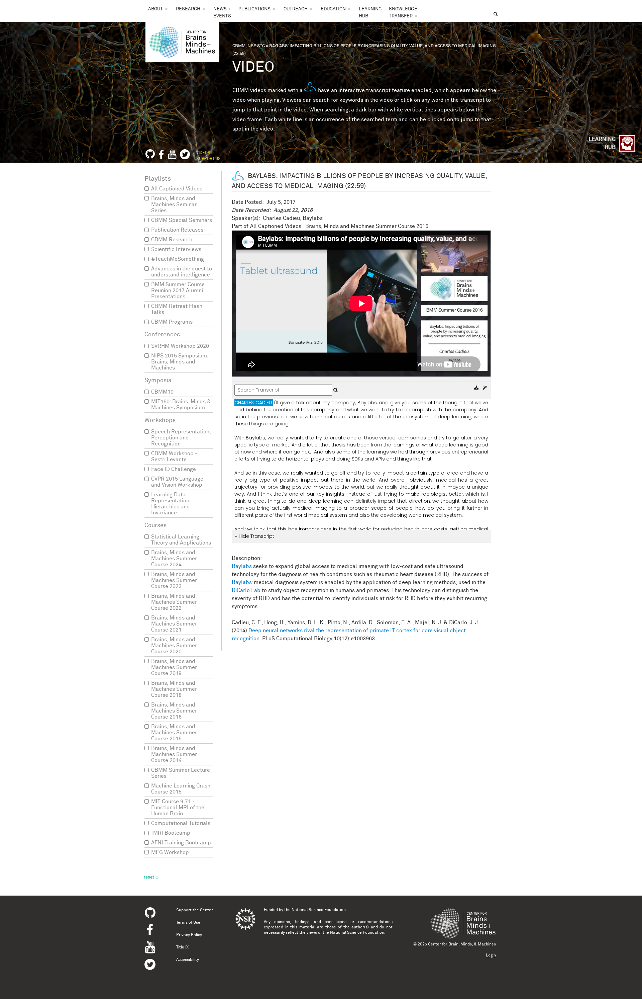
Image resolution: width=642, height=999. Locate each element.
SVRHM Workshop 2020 (180, 346)
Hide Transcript (255, 536)
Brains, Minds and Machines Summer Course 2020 (174, 645)
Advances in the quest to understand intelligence (181, 271)
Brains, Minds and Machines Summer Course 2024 (174, 558)
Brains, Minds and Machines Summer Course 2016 (174, 711)
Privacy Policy (189, 935)
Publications (254, 9)
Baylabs (242, 566)
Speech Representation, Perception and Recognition (181, 437)
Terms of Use (188, 923)
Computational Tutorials (180, 823)
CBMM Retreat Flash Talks (176, 309)
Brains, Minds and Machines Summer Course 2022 (174, 602)
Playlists (157, 178)
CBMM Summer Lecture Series (180, 773)
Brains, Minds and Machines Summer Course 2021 (174, 624)
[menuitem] (158, 9)
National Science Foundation (319, 910)
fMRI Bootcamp (170, 833)
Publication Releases (177, 230)
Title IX (182, 947)
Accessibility (187, 960)
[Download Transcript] (477, 388)
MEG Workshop (170, 852)
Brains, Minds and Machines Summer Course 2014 (174, 754)
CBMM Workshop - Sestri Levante (174, 456)
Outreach (296, 9)
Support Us (208, 159)
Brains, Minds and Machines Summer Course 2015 (174, 732)
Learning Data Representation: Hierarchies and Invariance (171, 503)
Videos (203, 153)
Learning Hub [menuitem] (370, 12)
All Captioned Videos (176, 188)
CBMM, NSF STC (248, 46)
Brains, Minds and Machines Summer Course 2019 (174, 667)
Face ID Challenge (173, 469)
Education (333, 9)
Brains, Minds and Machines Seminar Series (174, 204)
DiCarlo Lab (246, 590)
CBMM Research (171, 239)
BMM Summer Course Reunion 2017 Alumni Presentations (178, 290)
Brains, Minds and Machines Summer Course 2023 (174, 580)
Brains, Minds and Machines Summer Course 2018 (174, 689)
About (155, 9)
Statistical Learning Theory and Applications (181, 540)
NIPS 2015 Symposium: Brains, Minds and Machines (179, 361)
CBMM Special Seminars (181, 220)
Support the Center (194, 910)
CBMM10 (162, 392)
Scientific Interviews (176, 249)
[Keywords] (484, 388)
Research (188, 9)
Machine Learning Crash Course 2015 (180, 789)
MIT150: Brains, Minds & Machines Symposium (181, 404)
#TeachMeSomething (177, 259)
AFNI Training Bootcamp (181, 842)
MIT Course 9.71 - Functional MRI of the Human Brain (177, 807)
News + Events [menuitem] (222, 12)
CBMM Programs (172, 322)
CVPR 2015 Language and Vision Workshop (177, 482)
